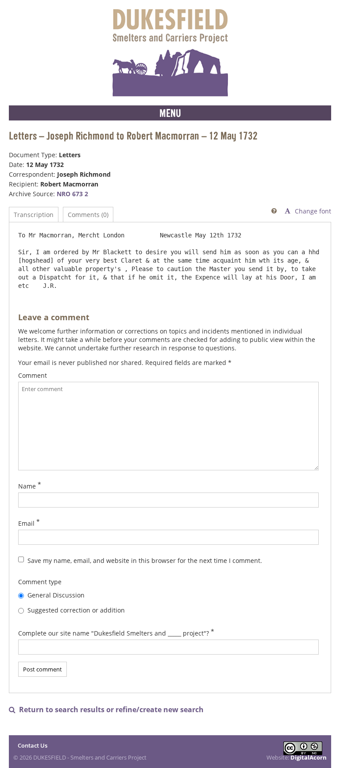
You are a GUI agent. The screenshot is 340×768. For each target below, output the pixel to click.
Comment (32, 375)
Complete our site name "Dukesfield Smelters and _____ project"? (113, 633)
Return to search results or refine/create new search (106, 710)
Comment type (40, 582)
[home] (170, 53)
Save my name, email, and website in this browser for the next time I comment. (144, 560)
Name (27, 486)
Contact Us (32, 745)
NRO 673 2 (72, 194)
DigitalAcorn (308, 757)
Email (26, 523)
